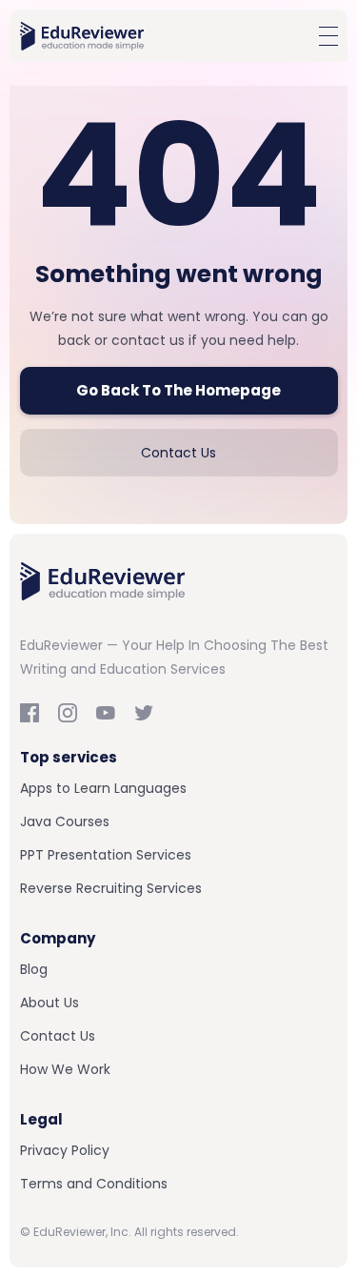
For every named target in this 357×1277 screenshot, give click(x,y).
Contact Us (178, 452)
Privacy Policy (64, 1150)
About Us (49, 1002)
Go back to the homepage (178, 390)
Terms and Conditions (94, 1183)
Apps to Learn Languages (103, 788)
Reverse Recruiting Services (111, 888)
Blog (34, 969)
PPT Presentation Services (105, 854)
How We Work (65, 1069)
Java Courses (64, 821)
